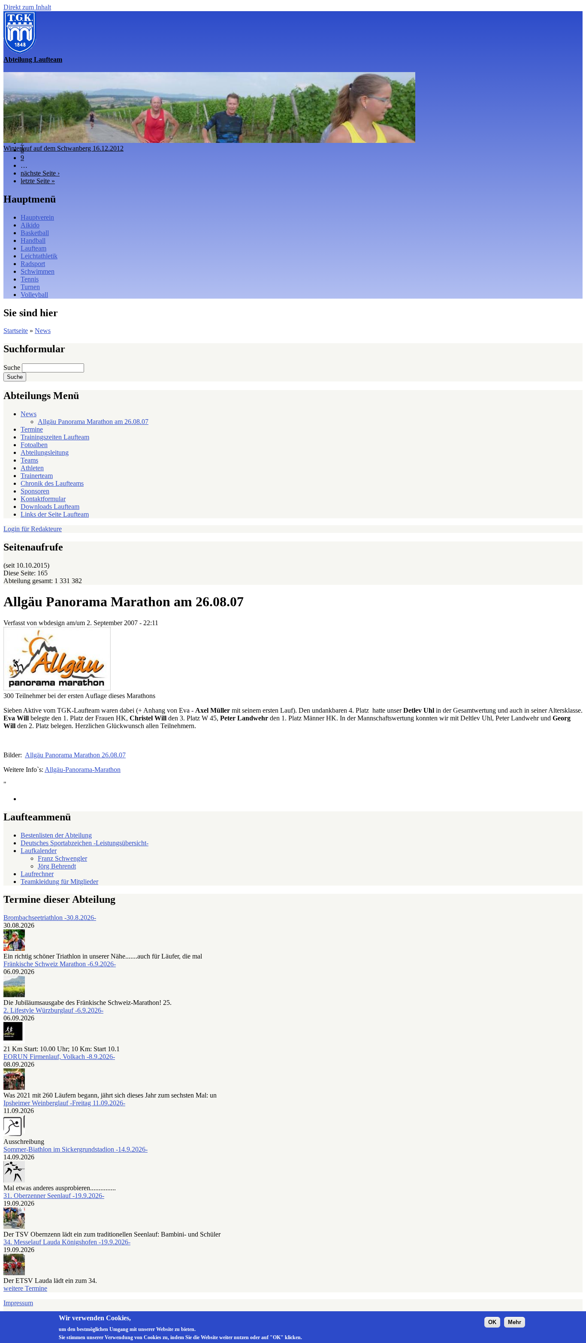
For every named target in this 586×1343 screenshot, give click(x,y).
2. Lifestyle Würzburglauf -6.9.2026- (53, 1010)
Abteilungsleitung (45, 452)
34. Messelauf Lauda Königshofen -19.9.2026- (66, 1242)
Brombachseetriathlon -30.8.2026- (49, 917)
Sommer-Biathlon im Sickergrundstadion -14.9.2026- (75, 1149)
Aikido (30, 225)
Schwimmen (37, 271)
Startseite (15, 330)
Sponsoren (35, 491)
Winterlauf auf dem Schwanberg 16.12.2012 (63, 148)
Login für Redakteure (32, 528)
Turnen (30, 286)
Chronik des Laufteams (52, 483)
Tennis (30, 279)
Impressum (18, 1303)
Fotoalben (34, 444)
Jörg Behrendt (57, 866)
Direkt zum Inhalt (27, 7)
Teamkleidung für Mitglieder (59, 881)
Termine (32, 429)
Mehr (514, 1322)
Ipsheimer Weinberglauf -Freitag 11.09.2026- (64, 1103)
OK (492, 1322)
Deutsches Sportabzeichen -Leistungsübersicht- (84, 843)
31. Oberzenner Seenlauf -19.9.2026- (53, 1195)
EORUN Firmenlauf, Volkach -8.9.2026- (59, 1056)
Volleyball (34, 294)
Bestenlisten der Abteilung (56, 835)
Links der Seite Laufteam (55, 514)
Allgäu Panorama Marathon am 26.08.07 (93, 421)
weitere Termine (25, 1288)
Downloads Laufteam (50, 506)
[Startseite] (19, 51)
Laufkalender (39, 850)
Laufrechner (37, 873)
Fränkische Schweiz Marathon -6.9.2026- (59, 964)
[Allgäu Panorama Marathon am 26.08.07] (57, 688)
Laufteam (33, 248)
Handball (33, 240)
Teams (29, 460)
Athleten (32, 468)
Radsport (33, 263)
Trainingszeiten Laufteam (55, 437)
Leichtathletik (39, 256)
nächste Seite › (40, 173)
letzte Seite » (38, 181)
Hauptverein (37, 217)
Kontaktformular (43, 498)
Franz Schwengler (62, 858)
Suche (12, 367)
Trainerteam (37, 475)
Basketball (35, 232)
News (43, 330)
